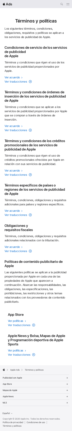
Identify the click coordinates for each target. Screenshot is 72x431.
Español (6, 413)
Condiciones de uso (36, 422)
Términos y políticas (12, 426)
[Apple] (4, 369)
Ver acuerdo (13, 77)
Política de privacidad (13, 422)
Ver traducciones (16, 81)
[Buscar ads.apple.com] (61, 4)
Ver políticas (16, 321)
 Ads (7, 4)
